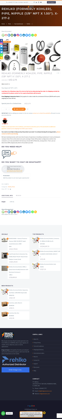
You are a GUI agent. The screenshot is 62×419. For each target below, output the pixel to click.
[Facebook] (34, 2)
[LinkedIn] (36, 2)
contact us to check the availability (42, 113)
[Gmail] (6, 35)
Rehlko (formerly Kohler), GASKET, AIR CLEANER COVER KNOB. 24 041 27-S (50, 254)
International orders (39, 353)
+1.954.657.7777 (43, 388)
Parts (13, 186)
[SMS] (3, 35)
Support (36, 363)
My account (36, 367)
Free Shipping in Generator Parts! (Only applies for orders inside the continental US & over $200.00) (31, 414)
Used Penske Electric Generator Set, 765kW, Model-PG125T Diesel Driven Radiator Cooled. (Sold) (18, 256)
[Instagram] (39, 2)
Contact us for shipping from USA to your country (19, 128)
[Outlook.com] (9, 35)
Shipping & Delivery (39, 349)
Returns (36, 356)
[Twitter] (20, 35)
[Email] (12, 35)
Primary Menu (59, 7)
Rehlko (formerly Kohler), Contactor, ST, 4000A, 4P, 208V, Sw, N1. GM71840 (49, 241)
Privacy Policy (37, 342)
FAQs (35, 370)
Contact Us (36, 360)
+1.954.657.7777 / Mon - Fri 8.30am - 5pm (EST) (18, 2)
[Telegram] (29, 35)
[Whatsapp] (32, 35)
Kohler (10, 186)
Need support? (51, 2)
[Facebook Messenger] (26, 35)
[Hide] (0, 60)
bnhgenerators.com (44, 393)
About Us (36, 339)
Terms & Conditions (39, 346)
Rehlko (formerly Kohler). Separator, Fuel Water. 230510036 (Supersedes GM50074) (18, 292)
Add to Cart (19, 109)
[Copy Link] (35, 35)
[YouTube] (41, 2)
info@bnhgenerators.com (45, 391)
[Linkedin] (23, 35)
